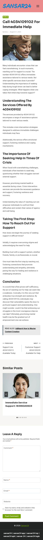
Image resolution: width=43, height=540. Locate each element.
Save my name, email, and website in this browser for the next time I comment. (20, 509)
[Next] (37, 394)
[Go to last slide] (6, 394)
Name (7, 480)
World (5, 17)
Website (7, 501)
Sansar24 (25, 525)
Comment (8, 448)
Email (6, 491)
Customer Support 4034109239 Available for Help (32, 348)
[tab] (17, 417)
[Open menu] (37, 6)
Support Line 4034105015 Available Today (9, 348)
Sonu (6, 32)
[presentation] (21, 385)
